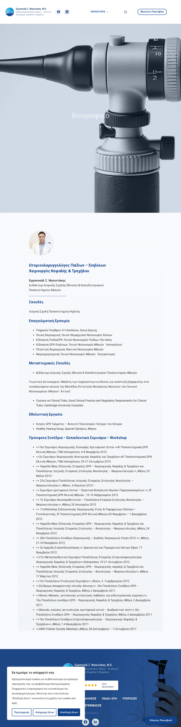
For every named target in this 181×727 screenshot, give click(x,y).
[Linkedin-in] (95, 722)
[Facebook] (58, 11)
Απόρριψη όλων (44, 712)
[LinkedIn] (67, 11)
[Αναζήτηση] (125, 12)
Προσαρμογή (21, 712)
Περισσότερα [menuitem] (98, 11)
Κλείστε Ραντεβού (152, 11)
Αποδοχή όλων (69, 712)
